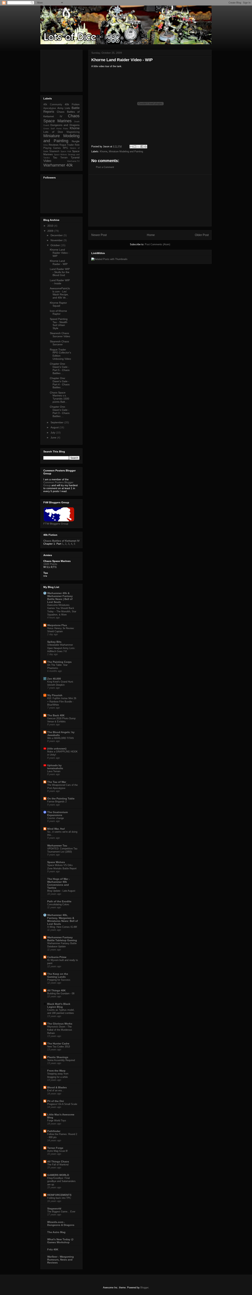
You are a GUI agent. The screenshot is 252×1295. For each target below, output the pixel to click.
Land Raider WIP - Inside (60, 282)
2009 (50, 230)
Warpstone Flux (57, 625)
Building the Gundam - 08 (60, 993)
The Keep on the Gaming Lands (57, 975)
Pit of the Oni (55, 1101)
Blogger (144, 1287)
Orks (45, 145)
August (55, 427)
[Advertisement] (150, 200)
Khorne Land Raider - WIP (59, 262)
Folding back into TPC (59, 1198)
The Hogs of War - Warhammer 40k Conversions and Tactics (58, 883)
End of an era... (55, 1090)
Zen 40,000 (54, 678)
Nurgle (76, 141)
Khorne (103, 151)
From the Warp (56, 1070)
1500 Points (50, 564)
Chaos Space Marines (61, 118)
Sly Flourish (54, 695)
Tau (55, 157)
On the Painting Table (61, 798)
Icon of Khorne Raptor (58, 312)
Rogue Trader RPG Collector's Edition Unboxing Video (60, 354)
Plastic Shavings (57, 1057)
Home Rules (62, 128)
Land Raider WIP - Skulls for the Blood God (60, 272)
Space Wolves (60, 154)
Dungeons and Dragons (65, 125)
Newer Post (99, 235)
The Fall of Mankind (57, 1164)
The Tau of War (56, 781)
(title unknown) (56, 748)
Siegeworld (54, 1208)
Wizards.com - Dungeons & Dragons (60, 1223)
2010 (50, 225)
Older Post (202, 235)
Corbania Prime (56, 957)
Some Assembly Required (61, 1060)
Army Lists (63, 108)
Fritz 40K (52, 1249)
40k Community (52, 104)
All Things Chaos (58, 1161)
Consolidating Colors (58, 904)
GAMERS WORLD (58, 1175)
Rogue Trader (66, 145)
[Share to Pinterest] (145, 146)
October (56, 245)
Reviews (53, 144)
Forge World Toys (56, 1120)
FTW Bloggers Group (55, 523)
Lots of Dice (53, 131)
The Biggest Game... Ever (61, 1211)
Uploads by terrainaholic (55, 767)
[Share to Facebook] (142, 146)
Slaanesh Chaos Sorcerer (59, 343)
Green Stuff (49, 128)
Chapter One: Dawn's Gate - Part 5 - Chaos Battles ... (60, 368)
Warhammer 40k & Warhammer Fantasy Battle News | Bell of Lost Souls (60, 597)
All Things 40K (56, 990)
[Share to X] (138, 146)
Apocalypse (49, 108)
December (57, 235)
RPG (65, 148)
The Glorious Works (59, 1023)
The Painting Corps (59, 661)
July (53, 432)
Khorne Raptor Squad (58, 304)
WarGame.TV (73, 161)
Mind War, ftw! (56, 828)
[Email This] (131, 146)
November (57, 240)
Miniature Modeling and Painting (126, 151)
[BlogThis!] (135, 146)
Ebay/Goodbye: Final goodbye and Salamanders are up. (61, 1181)
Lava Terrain (53, 771)
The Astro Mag (56, 1232)
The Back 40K (56, 715)
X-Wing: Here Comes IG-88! (62, 927)
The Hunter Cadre (58, 1043)
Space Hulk (66, 151)
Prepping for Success (58, 979)
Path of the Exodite (59, 901)
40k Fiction (72, 104)
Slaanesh (54, 151)
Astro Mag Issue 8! (57, 1151)
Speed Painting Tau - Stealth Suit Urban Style (59, 323)
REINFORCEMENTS (59, 1194)
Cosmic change (55, 818)
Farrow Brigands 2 (57, 801)
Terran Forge (55, 1147)
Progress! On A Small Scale (62, 1104)
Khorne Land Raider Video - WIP (59, 252)
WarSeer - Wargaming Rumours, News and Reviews (60, 1259)
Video (47, 161)
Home (151, 235)
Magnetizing (73, 132)
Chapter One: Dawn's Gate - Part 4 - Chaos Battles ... (60, 383)
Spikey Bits (54, 641)
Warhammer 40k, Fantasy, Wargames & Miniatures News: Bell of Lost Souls (62, 919)
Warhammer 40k (58, 165)
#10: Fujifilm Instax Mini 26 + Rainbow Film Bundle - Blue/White (61, 701)
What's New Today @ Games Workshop (60, 1241)
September (57, 422)
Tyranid (75, 157)
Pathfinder (53, 1131)
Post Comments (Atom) (157, 244)
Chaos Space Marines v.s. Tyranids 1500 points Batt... (59, 397)
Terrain (64, 157)
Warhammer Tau (57, 845)
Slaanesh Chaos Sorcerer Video (60, 335)
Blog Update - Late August (61, 890)
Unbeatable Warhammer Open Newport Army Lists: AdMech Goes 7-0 (61, 648)
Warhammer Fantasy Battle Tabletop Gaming (62, 939)
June (54, 437)
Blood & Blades (57, 1087)
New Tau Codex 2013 (58, 1046)
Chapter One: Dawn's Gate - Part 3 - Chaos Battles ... (60, 411)
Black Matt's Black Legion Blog (58, 1005)
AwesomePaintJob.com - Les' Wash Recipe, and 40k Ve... (60, 293)
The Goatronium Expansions (57, 814)
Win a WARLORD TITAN (60, 738)
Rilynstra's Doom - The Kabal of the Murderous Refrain (59, 1029)
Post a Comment (105, 167)
